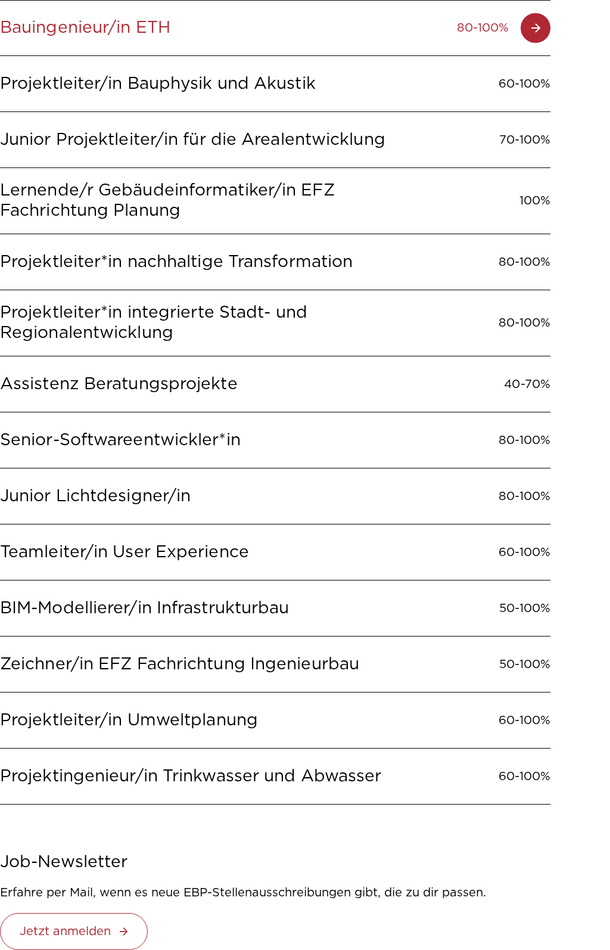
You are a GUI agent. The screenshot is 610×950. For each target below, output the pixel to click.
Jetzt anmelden (65, 931)
